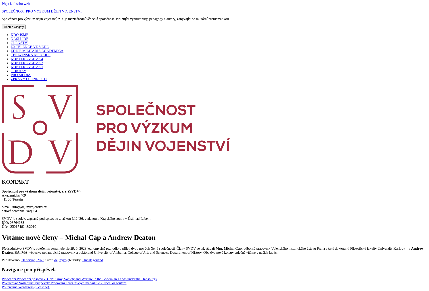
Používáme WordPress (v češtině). (26, 287)
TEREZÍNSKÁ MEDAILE (30, 55)
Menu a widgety (14, 27)
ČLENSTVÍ (19, 43)
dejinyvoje (61, 260)
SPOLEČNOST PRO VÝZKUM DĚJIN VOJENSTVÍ (42, 11)
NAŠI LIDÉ (19, 39)
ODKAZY (18, 71)
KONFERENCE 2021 (27, 67)
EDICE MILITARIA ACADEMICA (37, 51)
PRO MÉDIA (21, 75)
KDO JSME (19, 35)
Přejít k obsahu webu (17, 4)
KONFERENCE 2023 (27, 63)
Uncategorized (92, 260)
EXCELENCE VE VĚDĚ (30, 47)
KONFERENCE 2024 (27, 59)
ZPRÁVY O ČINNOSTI (29, 79)
